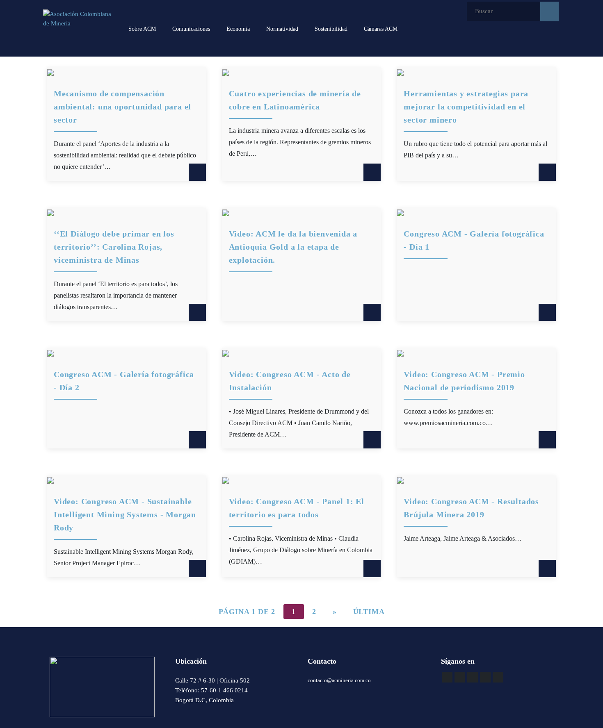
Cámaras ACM (380, 28)
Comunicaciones (191, 28)
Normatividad (282, 28)
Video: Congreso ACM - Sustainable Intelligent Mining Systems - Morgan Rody (125, 514)
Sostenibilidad (331, 28)
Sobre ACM (142, 28)
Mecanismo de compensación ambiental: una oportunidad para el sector (122, 106)
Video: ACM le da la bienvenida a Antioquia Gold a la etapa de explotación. (293, 246)
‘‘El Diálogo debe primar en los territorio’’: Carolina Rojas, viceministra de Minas (114, 246)
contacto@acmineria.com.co (339, 680)
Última (369, 611)
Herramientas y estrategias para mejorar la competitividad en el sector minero (466, 106)
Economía (238, 28)
